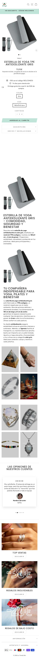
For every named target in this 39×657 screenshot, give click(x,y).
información (19, 638)
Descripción (19, 127)
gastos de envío (21, 71)
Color (19, 92)
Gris (19, 96)
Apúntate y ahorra (19, 645)
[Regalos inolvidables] (19, 574)
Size (19, 101)
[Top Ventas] (19, 536)
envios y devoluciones (19, 131)
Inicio (19, 58)
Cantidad (19, 111)
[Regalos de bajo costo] (19, 612)
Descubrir (19, 556)
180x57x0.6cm (19, 105)
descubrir (19, 594)
